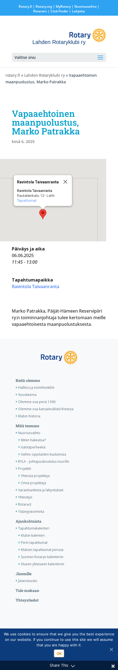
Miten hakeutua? (33, 440)
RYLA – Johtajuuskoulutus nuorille (43, 461)
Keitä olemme (28, 380)
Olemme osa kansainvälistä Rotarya (46, 409)
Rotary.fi (25, 6)
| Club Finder (57, 11)
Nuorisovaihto (85, 6)
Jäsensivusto (27, 580)
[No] (111, 649)
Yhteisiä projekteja (35, 475)
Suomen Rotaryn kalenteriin (42, 557)
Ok (59, 653)
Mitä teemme (27, 425)
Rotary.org (44, 6)
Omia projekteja (33, 483)
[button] (42, 214)
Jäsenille (24, 573)
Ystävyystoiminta (31, 511)
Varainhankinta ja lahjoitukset (40, 490)
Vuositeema (27, 394)
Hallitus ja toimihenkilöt (36, 387)
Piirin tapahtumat (34, 542)
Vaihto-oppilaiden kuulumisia (43, 454)
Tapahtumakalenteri (33, 528)
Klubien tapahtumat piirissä (42, 549)
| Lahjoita (76, 11)
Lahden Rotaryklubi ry (44, 75)
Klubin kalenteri (33, 535)
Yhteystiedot (27, 600)
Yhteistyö (25, 497)
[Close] (65, 181)
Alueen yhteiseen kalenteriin (42, 564)
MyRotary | (65, 6)
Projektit (24, 468)
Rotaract (40, 11)
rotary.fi (12, 75)
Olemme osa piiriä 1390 (36, 401)
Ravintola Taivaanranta (35, 286)
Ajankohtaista (28, 521)
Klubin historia (29, 416)
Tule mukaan (27, 590)
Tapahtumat (26, 200)
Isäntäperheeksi (33, 447)
